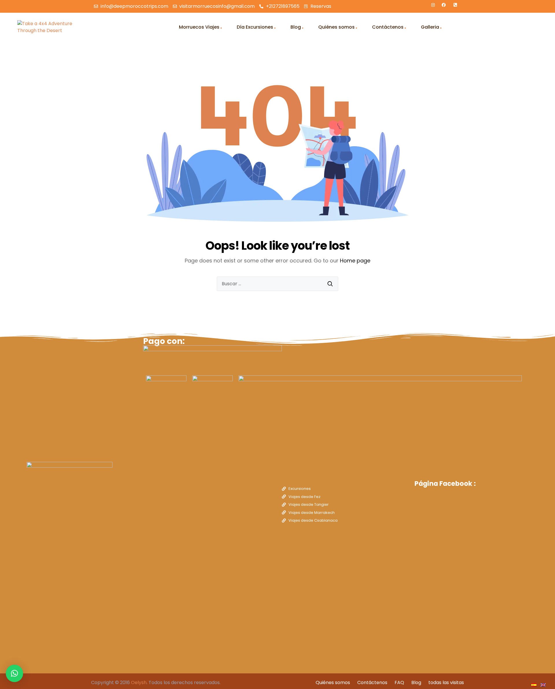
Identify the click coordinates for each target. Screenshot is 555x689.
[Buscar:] (277, 284)
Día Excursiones (255, 27)
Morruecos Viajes (199, 27)
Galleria (430, 27)
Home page (355, 260)
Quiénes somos (336, 27)
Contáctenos (388, 27)
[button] (14, 673)
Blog (296, 27)
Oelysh (139, 682)
